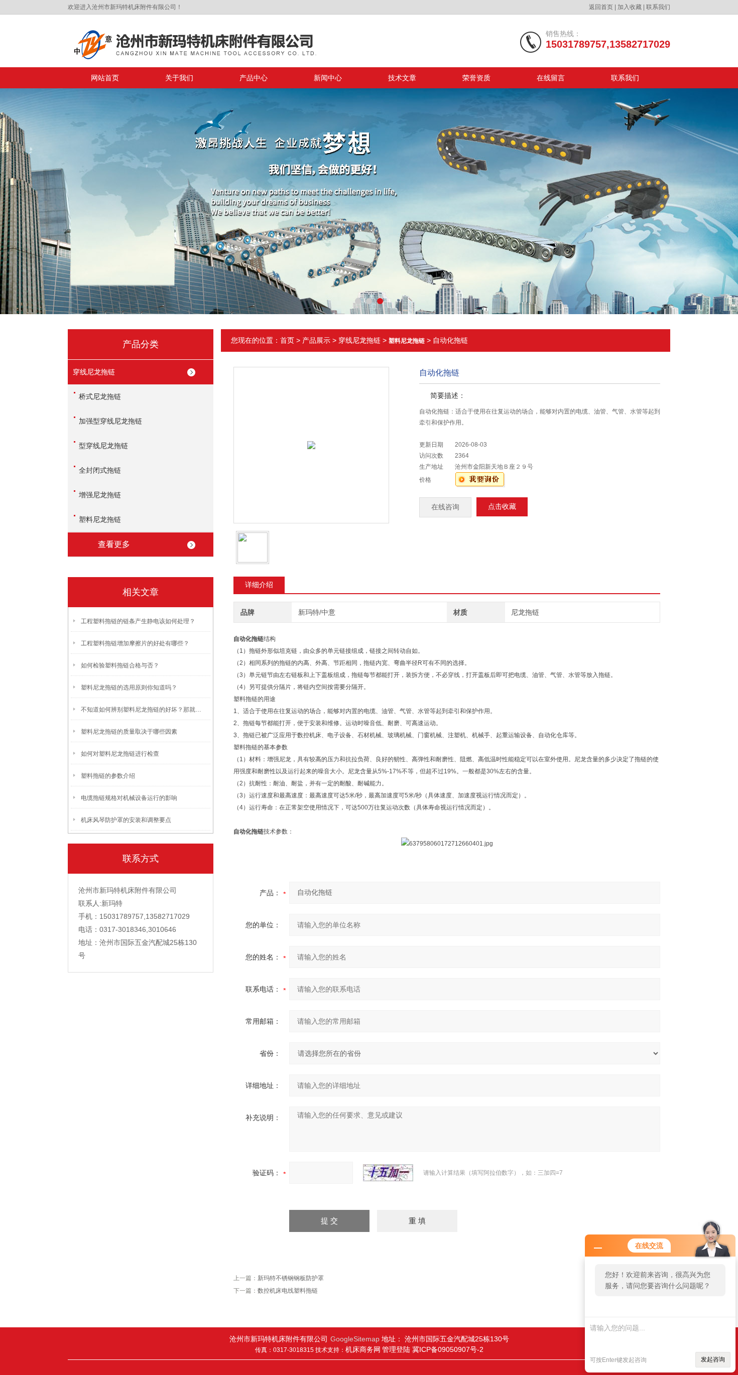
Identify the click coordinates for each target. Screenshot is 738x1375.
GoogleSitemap (355, 1339)
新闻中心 (328, 78)
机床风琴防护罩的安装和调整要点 (126, 819)
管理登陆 (397, 1349)
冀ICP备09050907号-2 (447, 1349)
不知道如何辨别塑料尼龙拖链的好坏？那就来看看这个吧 (143, 709)
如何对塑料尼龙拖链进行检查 (120, 753)
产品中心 (253, 78)
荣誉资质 (476, 78)
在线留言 (551, 78)
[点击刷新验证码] (388, 1172)
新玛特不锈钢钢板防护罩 (291, 1278)
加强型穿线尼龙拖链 (110, 421)
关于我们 (179, 78)
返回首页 (601, 7)
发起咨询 (713, 1359)
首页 (287, 340)
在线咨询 (445, 507)
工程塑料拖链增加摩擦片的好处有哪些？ (135, 643)
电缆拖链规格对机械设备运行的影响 (129, 797)
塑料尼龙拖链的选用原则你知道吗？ (129, 687)
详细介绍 (259, 585)
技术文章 (402, 78)
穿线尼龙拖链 (94, 372)
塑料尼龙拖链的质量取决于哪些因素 (129, 731)
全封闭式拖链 (100, 470)
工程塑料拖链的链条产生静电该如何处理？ (138, 621)
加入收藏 (630, 7)
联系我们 (658, 7)
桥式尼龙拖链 (100, 396)
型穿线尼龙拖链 (103, 446)
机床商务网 (363, 1349)
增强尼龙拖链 (100, 495)
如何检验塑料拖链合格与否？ (120, 665)
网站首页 (105, 78)
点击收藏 (502, 506)
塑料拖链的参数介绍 (108, 775)
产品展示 (316, 340)
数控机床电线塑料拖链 (288, 1290)
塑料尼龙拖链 (100, 519)
